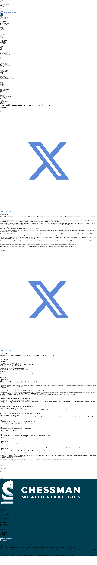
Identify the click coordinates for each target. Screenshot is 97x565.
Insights (1, 36)
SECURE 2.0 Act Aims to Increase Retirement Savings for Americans (22, 390)
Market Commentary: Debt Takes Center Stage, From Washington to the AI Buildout (17, 364)
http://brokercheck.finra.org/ (56, 549)
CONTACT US (3, 55)
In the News (2, 45)
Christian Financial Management (7, 33)
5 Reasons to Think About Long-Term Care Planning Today (19, 382)
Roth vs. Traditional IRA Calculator (7, 53)
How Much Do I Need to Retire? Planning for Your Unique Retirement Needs (25, 436)
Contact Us (2, 358)
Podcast (1, 46)
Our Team (2, 29)
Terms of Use (12, 553)
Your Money (2, 37)
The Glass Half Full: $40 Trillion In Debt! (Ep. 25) (10, 365)
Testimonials (2, 34)
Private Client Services (4, 23)
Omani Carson (5, 214)
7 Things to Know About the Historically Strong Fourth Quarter (20, 413)
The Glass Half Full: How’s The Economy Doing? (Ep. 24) (12, 368)
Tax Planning (3, 22)
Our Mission (2, 30)
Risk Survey (2, 49)
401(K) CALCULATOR (5, 52)
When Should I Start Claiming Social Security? (10, 363)
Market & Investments (4, 43)
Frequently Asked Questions (6, 515)
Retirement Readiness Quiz (5, 50)
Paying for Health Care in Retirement (12, 444)
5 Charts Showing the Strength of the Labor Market (16, 406)
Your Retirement (3, 40)
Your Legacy (2, 41)
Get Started (2, 376)
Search (1, 0)
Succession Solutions (4, 4)
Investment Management (5, 20)
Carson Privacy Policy (4, 553)
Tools (1, 48)
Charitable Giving (3, 26)
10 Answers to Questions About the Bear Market (15, 429)
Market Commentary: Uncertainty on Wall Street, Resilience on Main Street (15, 367)
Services (1, 16)
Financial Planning (4, 17)
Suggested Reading (4, 47)
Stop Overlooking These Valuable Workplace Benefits (17, 422)
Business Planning (4, 24)
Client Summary (9, 538)
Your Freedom (3, 42)
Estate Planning (3, 21)
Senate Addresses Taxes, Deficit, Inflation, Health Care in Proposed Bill (23, 451)
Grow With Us (3, 2)
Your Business (3, 39)
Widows (1, 35)
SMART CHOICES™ (5, 31)
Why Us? (2, 28)
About (1, 27)
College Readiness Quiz (5, 54)
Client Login (2, 6)
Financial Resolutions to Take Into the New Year (15, 398)
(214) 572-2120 (3, 5)
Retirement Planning (4, 18)
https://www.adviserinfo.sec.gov (42, 549)
